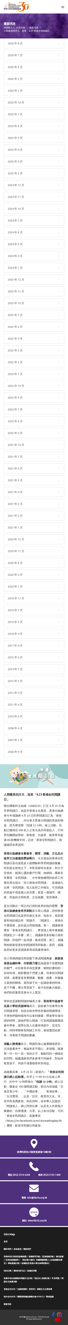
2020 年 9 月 (15, 562)
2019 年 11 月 (16, 598)
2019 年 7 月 (15, 610)
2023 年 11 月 (16, 291)
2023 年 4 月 (15, 338)
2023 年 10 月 (16, 303)
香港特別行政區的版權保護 (15, 1256)
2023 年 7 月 (15, 315)
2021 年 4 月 (15, 492)
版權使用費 (32, 1271)
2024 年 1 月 (15, 267)
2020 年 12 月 (16, 539)
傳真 (49, 1175)
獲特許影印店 (19, 1271)
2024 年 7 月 (15, 220)
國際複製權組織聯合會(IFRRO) (30, 1297)
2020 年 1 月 (15, 586)
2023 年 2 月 (15, 362)
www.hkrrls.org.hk (37, 1220)
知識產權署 (22, 1289)
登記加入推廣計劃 (41, 1278)
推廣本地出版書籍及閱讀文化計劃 (18, 1278)
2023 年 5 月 (15, 326)
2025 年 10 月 (16, 102)
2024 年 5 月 (15, 244)
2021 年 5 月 (15, 480)
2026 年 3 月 (15, 78)
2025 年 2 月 (15, 173)
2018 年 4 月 (15, 633)
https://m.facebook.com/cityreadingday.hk (34, 1120)
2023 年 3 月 (15, 350)
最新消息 (7, 1304)
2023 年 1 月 (15, 374)
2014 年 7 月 (15, 669)
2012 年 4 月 (15, 692)
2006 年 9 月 (15, 751)
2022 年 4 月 (15, 433)
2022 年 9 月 (15, 397)
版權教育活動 (34, 1256)
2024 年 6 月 (15, 232)
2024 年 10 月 (16, 208)
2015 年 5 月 (15, 657)
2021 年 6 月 (15, 468)
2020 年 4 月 (15, 574)
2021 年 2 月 (15, 515)
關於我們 (7, 1249)
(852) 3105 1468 (51, 1175)
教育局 (32, 1289)
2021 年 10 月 (16, 444)
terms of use (31, 1317)
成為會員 (17, 1249)
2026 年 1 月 (15, 90)
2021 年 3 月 (15, 503)
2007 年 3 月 (15, 740)
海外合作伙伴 (9, 1297)
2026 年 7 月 (15, 55)
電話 (19, 1175)
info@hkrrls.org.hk (37, 1197)
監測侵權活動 (48, 1256)
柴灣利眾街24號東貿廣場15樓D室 (34, 1152)
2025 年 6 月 (15, 126)
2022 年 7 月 (15, 409)
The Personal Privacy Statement (37, 1318)
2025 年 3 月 (15, 161)
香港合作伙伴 (9, 1289)
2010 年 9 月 (15, 716)
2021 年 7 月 (15, 456)
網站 (24, 1220)
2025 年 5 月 (15, 137)
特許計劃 (7, 1271)
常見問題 (55, 1278)
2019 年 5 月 (15, 622)
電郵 (24, 1197)
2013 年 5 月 (15, 681)
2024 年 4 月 (15, 256)
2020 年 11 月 (16, 551)
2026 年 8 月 (15, 43)
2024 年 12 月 (16, 185)
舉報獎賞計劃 (13, 1263)
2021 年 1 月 (15, 527)
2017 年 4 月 (15, 645)
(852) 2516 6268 (21, 1175)
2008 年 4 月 (15, 728)
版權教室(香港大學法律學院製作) (35, 1263)
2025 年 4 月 (15, 149)
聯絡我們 (27, 1249)
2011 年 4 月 (15, 704)
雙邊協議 (50, 1297)
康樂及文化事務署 (44, 1289)
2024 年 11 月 (16, 196)
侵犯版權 (59, 1256)
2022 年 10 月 (16, 385)
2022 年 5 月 (15, 421)
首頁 (6, 1241)
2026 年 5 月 (15, 67)
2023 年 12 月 (16, 279)
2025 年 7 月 (15, 114)
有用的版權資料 (12, 1260)
